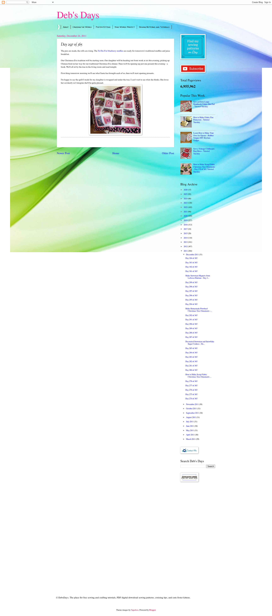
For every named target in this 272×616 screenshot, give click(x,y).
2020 (186, 215)
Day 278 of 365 (191, 381)
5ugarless (135, 609)
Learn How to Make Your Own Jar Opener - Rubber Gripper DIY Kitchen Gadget (203, 136)
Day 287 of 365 (191, 337)
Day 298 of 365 (191, 286)
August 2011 (191, 417)
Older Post (168, 153)
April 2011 (190, 434)
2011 (186, 250)
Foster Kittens (103, 27)
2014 (186, 237)
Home (115, 153)
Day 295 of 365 (191, 299)
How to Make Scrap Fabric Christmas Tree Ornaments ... (198, 375)
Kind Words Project (125, 27)
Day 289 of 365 (191, 328)
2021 (186, 211)
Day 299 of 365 (191, 282)
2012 (186, 246)
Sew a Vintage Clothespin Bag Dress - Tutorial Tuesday (203, 151)
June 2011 (190, 425)
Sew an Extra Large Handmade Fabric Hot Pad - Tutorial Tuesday (204, 104)
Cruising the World (82, 27)
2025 (186, 194)
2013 (186, 242)
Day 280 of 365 (191, 370)
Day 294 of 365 (191, 304)
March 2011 (191, 439)
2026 (186, 189)
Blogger (152, 609)
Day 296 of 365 (191, 295)
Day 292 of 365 (191, 315)
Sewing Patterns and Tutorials (154, 27)
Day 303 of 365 (191, 262)
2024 (186, 198)
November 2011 (192, 404)
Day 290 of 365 (191, 324)
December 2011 (192, 254)
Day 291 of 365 (191, 319)
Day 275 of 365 (191, 394)
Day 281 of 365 (191, 365)
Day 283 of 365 (191, 356)
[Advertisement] (197, 534)
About (65, 27)
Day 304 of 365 (191, 258)
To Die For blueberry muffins (110, 50)
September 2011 (192, 412)
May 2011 (190, 430)
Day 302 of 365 (191, 266)
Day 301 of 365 (191, 271)
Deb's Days (78, 14)
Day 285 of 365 (191, 348)
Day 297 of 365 (191, 291)
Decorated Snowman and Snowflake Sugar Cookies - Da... (199, 342)
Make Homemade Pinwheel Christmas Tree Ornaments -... (198, 309)
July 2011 (190, 421)
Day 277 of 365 (191, 385)
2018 (186, 224)
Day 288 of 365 (191, 332)
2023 (186, 202)
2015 (186, 233)
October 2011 (191, 408)
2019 (186, 220)
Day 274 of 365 (191, 398)
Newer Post (63, 153)
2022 (186, 207)
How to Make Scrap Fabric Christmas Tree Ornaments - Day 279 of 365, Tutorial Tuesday (204, 168)
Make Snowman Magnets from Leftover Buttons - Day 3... (197, 276)
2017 (186, 228)
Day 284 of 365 (191, 352)
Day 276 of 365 (191, 389)
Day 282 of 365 (191, 361)
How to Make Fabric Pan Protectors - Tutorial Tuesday (203, 120)
